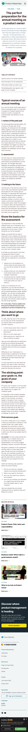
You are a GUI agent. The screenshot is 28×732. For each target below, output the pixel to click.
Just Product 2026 (6, 680)
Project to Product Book (7, 665)
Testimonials (4, 653)
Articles (3, 671)
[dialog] (14, 724)
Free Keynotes (5, 668)
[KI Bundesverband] (8, 645)
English (3, 703)
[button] (24, 3)
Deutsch (3, 705)
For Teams (4, 656)
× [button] (26, 719)
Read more (20, 724)
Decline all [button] (8, 729)
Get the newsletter (14, 625)
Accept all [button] (20, 729)
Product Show (5, 683)
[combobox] (24, 719)
